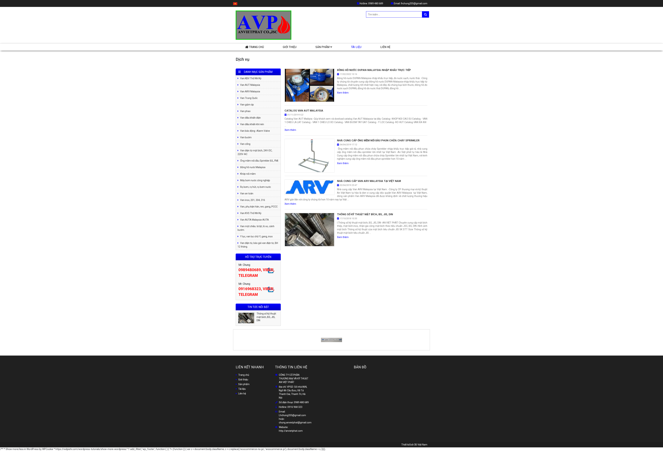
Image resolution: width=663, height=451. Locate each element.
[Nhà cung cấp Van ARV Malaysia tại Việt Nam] (309, 187)
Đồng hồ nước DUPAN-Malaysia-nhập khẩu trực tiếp (374, 70)
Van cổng (245, 144)
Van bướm (246, 137)
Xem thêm (343, 92)
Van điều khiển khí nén (252, 124)
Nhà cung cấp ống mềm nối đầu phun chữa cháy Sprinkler (378, 140)
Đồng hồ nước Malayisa (252, 167)
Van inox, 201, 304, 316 (252, 200)
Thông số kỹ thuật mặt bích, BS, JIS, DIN (365, 214)
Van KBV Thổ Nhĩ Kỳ (250, 78)
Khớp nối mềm (248, 173)
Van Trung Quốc (249, 98)
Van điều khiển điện (250, 117)
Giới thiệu (289, 47)
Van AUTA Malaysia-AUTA (254, 219)
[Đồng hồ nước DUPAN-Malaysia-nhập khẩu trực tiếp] (309, 85)
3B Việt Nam (420, 444)
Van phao (245, 111)
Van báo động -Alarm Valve (255, 130)
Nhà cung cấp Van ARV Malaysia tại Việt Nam (369, 181)
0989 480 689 (375, 3)
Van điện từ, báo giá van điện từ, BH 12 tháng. (258, 245)
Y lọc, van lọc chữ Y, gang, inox (256, 236)
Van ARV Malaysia (250, 91)
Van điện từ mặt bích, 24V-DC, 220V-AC (255, 152)
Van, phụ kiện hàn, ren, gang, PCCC (259, 206)
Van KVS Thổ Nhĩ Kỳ (250, 213)
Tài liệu (356, 47)
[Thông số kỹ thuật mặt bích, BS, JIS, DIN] (309, 229)
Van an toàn (246, 193)
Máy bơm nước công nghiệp (255, 180)
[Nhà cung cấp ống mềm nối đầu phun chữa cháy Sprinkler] (309, 155)
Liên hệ (385, 47)
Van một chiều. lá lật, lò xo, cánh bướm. (256, 228)
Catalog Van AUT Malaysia (304, 110)
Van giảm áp (247, 104)
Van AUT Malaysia (250, 85)
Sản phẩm (322, 47)
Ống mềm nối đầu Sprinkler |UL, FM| (259, 160)
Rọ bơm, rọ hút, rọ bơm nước (255, 187)
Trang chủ (256, 47)
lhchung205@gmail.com (414, 3)
